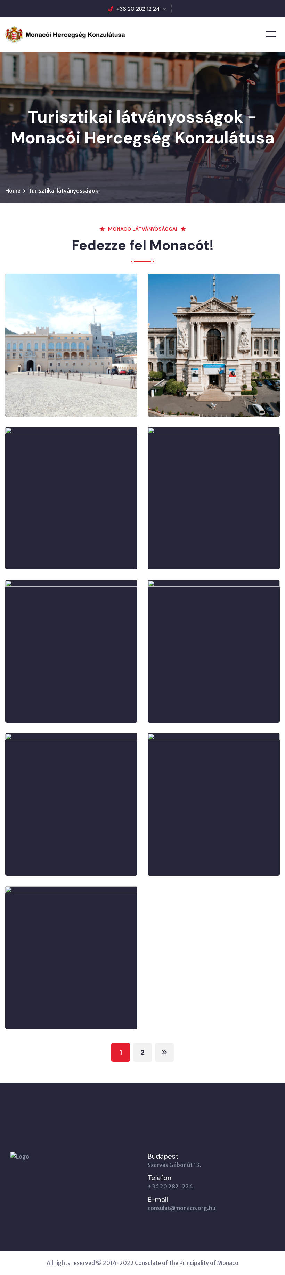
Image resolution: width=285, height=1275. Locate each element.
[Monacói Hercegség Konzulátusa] (65, 34)
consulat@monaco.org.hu (181, 1207)
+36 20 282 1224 (170, 1186)
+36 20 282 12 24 (138, 9)
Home (13, 190)
